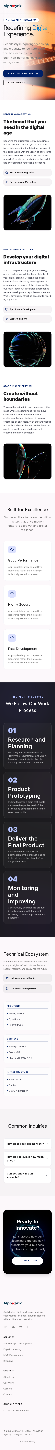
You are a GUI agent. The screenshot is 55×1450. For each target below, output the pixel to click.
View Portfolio (18, 82)
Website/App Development (17, 1343)
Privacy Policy (27, 1441)
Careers (7, 1388)
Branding (8, 1361)
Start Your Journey (21, 73)
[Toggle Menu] (49, 6)
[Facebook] (27, 1327)
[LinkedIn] (13, 1327)
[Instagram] (5, 1327)
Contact (7, 1394)
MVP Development (13, 1355)
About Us (8, 1377)
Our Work (8, 1382)
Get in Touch (27, 1260)
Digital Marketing (12, 1349)
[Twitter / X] (20, 1327)
